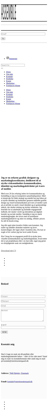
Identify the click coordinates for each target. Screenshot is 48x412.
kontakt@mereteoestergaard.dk (19, 382)
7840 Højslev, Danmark (19, 373)
